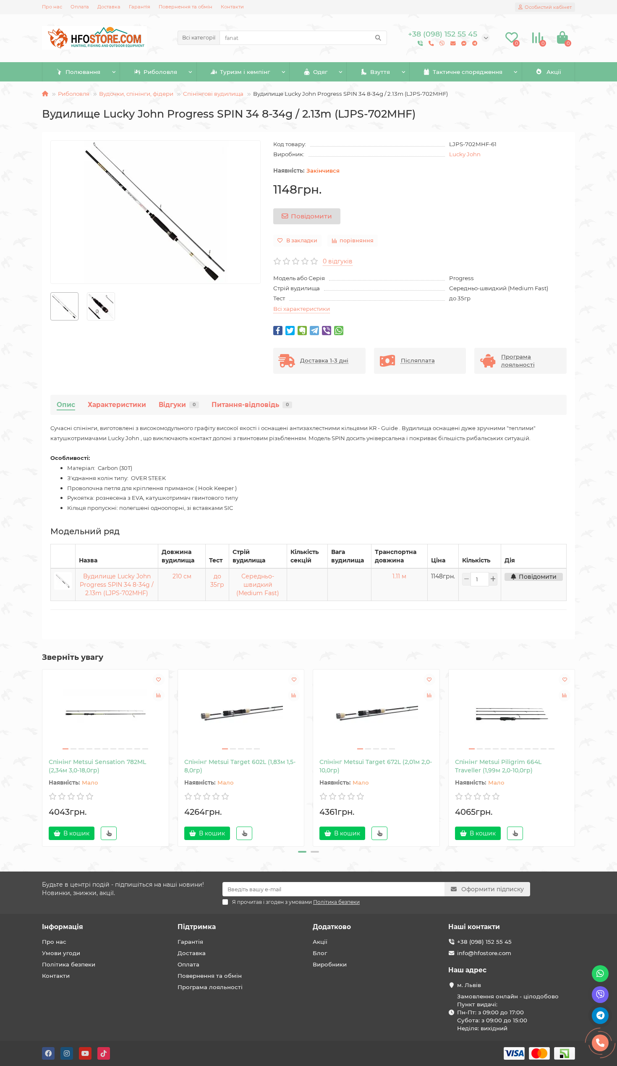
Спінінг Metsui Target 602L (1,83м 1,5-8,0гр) (239, 766)
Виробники (330, 964)
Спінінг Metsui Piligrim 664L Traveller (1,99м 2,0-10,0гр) (498, 766)
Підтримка (197, 927)
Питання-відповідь (250, 405)
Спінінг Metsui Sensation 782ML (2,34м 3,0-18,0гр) (97, 766)
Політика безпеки (68, 964)
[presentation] (43, 756)
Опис (66, 405)
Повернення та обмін (185, 7)
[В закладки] (159, 679)
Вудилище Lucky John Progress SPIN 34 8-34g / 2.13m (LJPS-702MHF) (117, 584)
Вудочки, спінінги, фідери (136, 93)
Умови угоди (61, 953)
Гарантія (139, 7)
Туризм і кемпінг (245, 71)
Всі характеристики (301, 308)
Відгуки (177, 405)
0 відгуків (338, 261)
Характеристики (117, 405)
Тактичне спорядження (467, 71)
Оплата (80, 7)
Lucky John (465, 154)
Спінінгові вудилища (213, 93)
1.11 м (399, 576)
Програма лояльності (210, 987)
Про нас (52, 7)
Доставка (108, 7)
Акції (553, 71)
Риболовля (160, 71)
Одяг (320, 71)
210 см (182, 576)
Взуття (380, 71)
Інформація (62, 927)
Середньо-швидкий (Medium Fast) (257, 584)
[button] (302, 852)
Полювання (82, 71)
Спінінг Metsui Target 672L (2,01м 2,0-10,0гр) (375, 766)
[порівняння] (159, 695)
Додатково (332, 927)
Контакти (232, 7)
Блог (320, 953)
